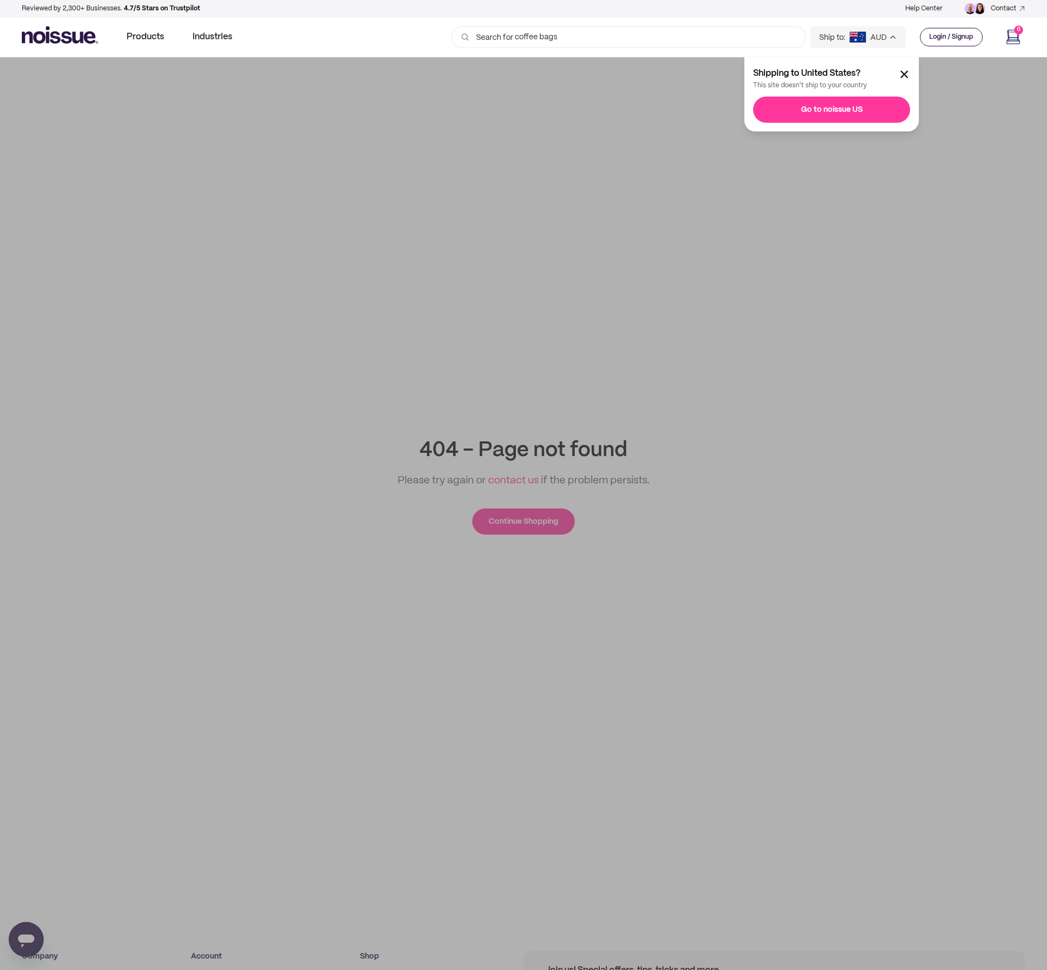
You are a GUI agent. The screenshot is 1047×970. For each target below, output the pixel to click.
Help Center (923, 8)
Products (145, 37)
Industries (212, 37)
